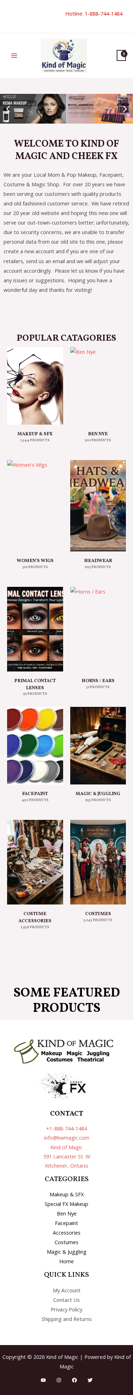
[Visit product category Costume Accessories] (35, 862)
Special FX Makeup (66, 1203)
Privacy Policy (66, 1309)
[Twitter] (90, 1380)
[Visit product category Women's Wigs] (35, 505)
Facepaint (66, 1222)
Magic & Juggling (67, 1251)
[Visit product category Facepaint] (35, 745)
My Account (67, 1290)
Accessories (67, 1232)
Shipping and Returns (66, 1318)
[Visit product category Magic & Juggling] (98, 745)
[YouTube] (43, 1380)
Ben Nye (67, 1213)
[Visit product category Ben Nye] (98, 386)
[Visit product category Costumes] (98, 862)
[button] (9, 16)
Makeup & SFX (67, 1194)
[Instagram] (58, 1380)
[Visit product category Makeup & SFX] (35, 386)
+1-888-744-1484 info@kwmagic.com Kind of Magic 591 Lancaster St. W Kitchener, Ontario (66, 1147)
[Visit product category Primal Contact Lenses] (35, 629)
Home (66, 1261)
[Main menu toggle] (14, 56)
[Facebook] (74, 1380)
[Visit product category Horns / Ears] (98, 629)
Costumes (66, 1242)
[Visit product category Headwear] (98, 505)
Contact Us (66, 1299)
